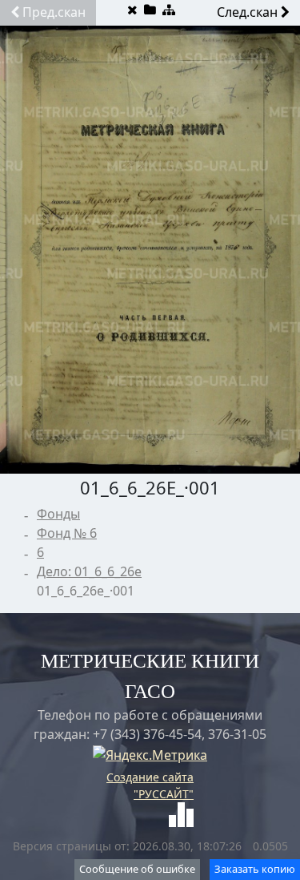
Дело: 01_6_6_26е (89, 571)
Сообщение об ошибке (137, 869)
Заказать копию (254, 869)
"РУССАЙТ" (164, 793)
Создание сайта (150, 777)
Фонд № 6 (67, 533)
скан (54, 12)
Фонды (58, 514)
